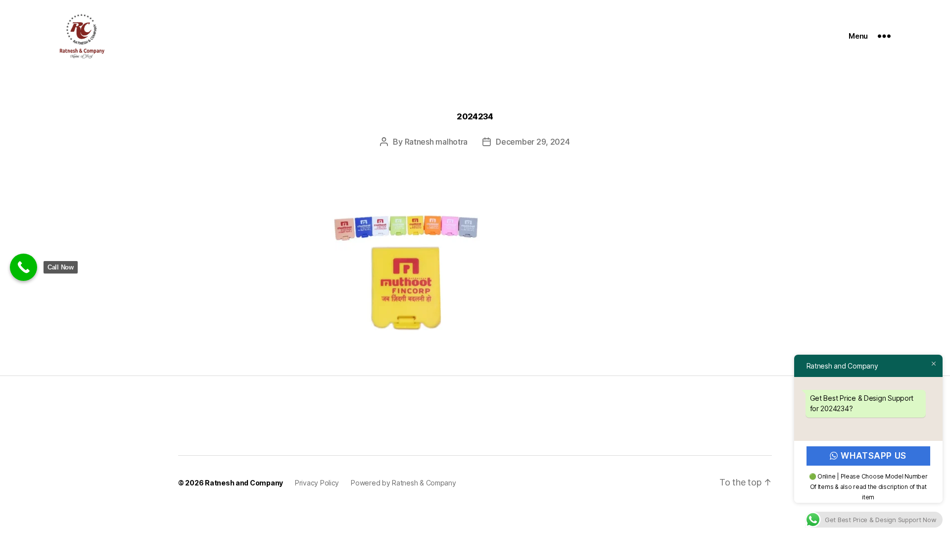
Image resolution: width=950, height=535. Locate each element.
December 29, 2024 (533, 142)
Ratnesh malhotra (436, 142)
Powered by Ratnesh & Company (403, 483)
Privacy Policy (317, 483)
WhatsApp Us (873, 456)
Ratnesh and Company (244, 483)
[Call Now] (23, 267)
